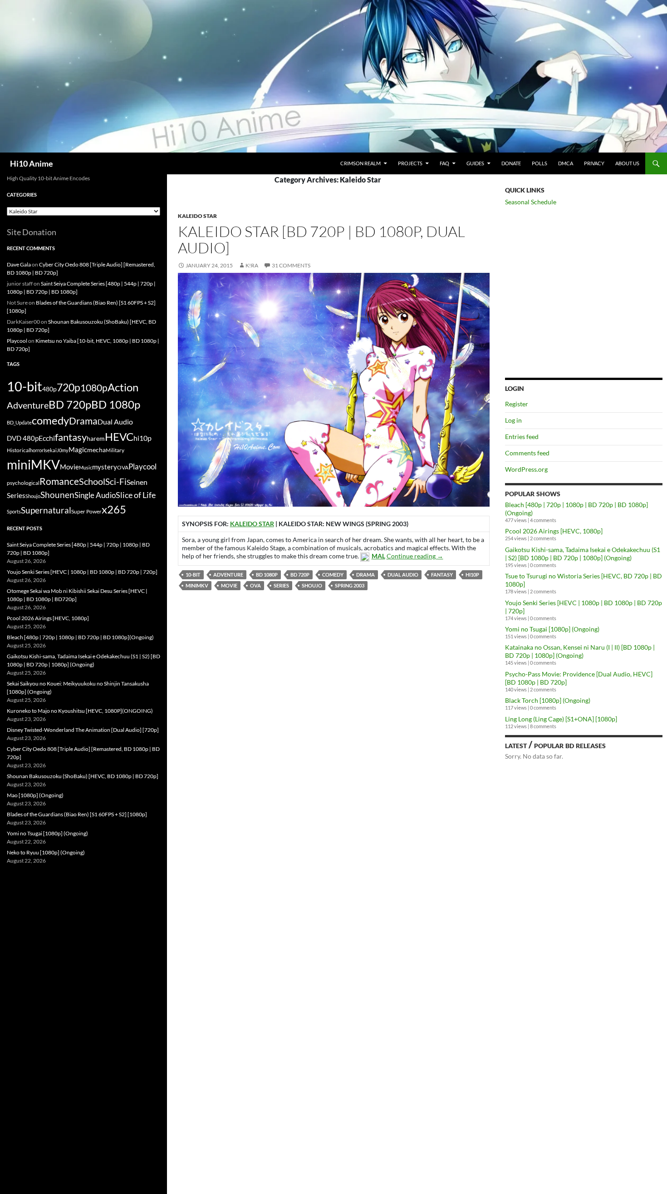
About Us (627, 163)
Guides (475, 163)
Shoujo (312, 585)
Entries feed (522, 436)
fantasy (442, 574)
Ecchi (47, 438)
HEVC (119, 436)
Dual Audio (402, 574)
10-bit (193, 574)
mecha (96, 450)
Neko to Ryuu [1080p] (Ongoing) (46, 852)
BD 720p (299, 574)
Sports (14, 511)
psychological (23, 482)
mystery (104, 467)
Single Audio (95, 495)
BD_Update (19, 422)
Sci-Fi (116, 482)
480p (49, 389)
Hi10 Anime (31, 163)
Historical (18, 450)
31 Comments (291, 265)
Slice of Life (136, 495)
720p (68, 387)
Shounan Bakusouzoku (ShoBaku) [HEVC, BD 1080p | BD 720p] (82, 776)
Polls (539, 163)
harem (96, 438)
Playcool (17, 340)
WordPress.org (526, 469)
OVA (255, 585)
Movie (229, 585)
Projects (410, 163)
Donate (511, 163)
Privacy (594, 163)
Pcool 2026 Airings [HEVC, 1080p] (554, 531)
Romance (59, 481)
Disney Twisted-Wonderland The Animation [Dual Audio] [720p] (83, 729)
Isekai (50, 450)
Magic (78, 450)
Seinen (137, 482)
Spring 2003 (349, 585)
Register (516, 404)
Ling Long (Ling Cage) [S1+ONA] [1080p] (561, 719)
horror (37, 450)
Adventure (228, 574)
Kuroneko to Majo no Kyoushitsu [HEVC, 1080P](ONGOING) (80, 710)
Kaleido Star (197, 215)
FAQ (444, 163)
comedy (332, 574)
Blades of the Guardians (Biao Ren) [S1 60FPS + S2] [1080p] (77, 814)
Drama (365, 574)
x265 (114, 509)
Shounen (57, 494)
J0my (63, 450)
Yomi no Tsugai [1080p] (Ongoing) (552, 629)
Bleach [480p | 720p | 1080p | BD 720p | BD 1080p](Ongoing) (80, 637)
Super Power (86, 511)
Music (85, 467)
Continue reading (415, 556)
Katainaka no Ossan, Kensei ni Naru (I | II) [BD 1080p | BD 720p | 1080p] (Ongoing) (580, 651)
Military (115, 450)
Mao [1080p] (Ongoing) (35, 795)
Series (281, 585)
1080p (94, 387)
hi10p (472, 574)
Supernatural (46, 510)
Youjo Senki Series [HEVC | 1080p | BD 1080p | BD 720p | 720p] (82, 571)
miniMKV (197, 585)
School (92, 481)
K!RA (251, 265)
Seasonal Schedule (530, 202)
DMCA (565, 163)
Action (123, 387)
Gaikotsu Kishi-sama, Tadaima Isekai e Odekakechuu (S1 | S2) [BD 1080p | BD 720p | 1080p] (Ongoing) (582, 554)
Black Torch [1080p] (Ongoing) (547, 700)
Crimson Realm (360, 163)
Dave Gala (19, 264)
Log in (513, 420)
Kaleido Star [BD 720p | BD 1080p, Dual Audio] (321, 239)
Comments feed (527, 453)
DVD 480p (23, 438)
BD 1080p (267, 574)
